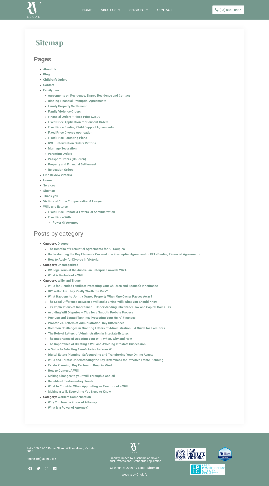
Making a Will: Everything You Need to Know (79, 391)
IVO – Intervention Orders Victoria (72, 143)
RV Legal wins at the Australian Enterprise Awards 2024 (87, 270)
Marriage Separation (62, 148)
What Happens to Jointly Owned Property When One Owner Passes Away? (100, 296)
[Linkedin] (55, 468)
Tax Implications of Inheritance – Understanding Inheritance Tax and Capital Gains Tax (109, 307)
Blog (46, 74)
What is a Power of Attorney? (68, 407)
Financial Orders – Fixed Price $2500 (74, 117)
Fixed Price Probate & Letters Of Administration (81, 212)
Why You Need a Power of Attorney (72, 402)
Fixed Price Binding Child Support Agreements (81, 127)
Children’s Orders (55, 79)
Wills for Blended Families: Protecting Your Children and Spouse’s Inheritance (103, 286)
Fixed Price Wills (60, 217)
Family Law (51, 90)
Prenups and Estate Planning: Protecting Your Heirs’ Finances (92, 317)
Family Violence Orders (64, 111)
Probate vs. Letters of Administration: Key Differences (86, 323)
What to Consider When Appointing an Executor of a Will (88, 386)
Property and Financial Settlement (72, 164)
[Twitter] (38, 468)
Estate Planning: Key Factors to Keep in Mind (80, 365)
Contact (164, 10)
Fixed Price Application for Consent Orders (78, 122)
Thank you (50, 196)
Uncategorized (68, 265)
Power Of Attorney (65, 222)
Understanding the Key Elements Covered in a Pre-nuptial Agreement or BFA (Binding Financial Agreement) (124, 254)
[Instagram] (46, 468)
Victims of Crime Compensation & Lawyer (72, 201)
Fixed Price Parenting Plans (67, 138)
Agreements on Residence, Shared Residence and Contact (89, 95)
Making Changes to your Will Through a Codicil (81, 376)
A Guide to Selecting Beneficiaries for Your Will (81, 349)
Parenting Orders (60, 154)
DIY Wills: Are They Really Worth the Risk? (78, 291)
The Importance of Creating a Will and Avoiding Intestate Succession (97, 344)
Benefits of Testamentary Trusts (71, 381)
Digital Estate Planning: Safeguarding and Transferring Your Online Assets (100, 354)
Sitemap (49, 190)
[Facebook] (30, 468)
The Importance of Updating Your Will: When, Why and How (90, 339)
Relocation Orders (61, 169)
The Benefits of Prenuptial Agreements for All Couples (86, 249)
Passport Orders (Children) (67, 159)
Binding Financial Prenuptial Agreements (77, 101)
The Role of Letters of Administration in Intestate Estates (88, 333)
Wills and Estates (55, 206)
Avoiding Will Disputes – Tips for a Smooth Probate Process (90, 312)
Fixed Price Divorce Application (70, 132)
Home (87, 10)
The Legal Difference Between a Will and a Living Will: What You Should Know (102, 302)
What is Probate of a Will (65, 275)
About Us (108, 10)
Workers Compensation (74, 397)
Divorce (63, 243)
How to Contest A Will (63, 370)
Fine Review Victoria (57, 175)
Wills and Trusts (69, 280)
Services (136, 10)
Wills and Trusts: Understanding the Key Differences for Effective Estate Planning (105, 360)
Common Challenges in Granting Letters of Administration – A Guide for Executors (106, 328)
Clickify (142, 474)
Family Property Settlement (67, 106)
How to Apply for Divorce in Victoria (73, 259)
